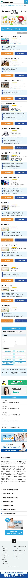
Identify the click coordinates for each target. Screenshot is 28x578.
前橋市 (4, 339)
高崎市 (16, 339)
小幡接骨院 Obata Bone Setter (11, 128)
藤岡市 (16, 341)
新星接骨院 (4, 203)
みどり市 (4, 343)
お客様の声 (4, 557)
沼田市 (4, 337)
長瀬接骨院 (4, 224)
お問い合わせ (5, 561)
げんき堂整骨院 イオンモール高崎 (11, 80)
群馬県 (5, 335)
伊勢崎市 (4, 341)
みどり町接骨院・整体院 (8, 245)
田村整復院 (4, 265)
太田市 (4, 345)
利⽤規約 (16, 556)
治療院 (6, 5)
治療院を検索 (5, 550)
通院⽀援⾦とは (5, 548)
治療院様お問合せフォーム (19, 553)
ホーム (2, 5)
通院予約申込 (5, 563)
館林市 (16, 337)
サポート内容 (5, 552)
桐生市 (16, 343)
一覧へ (23, 430)
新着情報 (4, 559)
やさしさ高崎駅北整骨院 (8, 103)
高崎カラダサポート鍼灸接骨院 (10, 36)
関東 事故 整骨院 (11, 5)
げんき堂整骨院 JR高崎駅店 (9, 58)
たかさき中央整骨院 (7, 285)
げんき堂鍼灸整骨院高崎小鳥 (9, 177)
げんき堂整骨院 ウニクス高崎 (10, 153)
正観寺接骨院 (5, 305)
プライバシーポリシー (19, 558)
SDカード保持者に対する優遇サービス (20, 547)
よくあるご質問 (5, 555)
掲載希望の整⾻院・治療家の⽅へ (20, 551)
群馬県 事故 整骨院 (19, 5)
